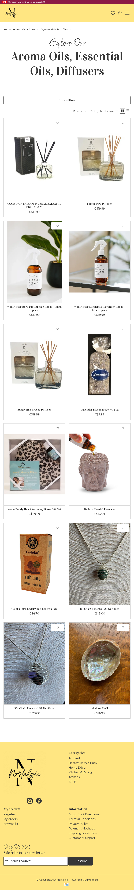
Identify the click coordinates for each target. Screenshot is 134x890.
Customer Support (82, 838)
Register (9, 814)
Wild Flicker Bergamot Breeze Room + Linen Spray (34, 308)
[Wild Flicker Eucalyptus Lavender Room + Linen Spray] (99, 262)
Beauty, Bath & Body (83, 763)
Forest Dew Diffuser (99, 203)
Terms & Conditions (82, 819)
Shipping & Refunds (82, 833)
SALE (72, 781)
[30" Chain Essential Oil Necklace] (34, 663)
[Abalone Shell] (99, 663)
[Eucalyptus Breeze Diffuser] (34, 365)
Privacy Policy (78, 823)
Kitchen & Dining (80, 772)
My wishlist (10, 823)
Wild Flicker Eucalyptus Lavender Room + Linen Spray (99, 308)
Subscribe (81, 861)
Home (7, 29)
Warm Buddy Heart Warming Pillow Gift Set (34, 509)
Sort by (94, 111)
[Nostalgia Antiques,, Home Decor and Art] (11, 13)
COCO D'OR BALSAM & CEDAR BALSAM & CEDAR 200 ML (34, 205)
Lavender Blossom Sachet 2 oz (100, 409)
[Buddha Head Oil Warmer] (99, 464)
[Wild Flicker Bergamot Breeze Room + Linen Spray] (34, 262)
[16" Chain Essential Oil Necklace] (99, 564)
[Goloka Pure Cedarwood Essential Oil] (34, 564)
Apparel (74, 758)
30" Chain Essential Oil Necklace (34, 708)
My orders (10, 819)
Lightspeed (91, 879)
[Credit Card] (66, 885)
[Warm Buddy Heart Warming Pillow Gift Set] (34, 464)
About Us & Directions (84, 814)
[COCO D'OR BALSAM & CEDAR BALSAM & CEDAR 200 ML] (34, 159)
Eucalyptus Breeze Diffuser (34, 409)
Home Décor (20, 29)
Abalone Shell (99, 708)
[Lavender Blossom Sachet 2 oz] (99, 365)
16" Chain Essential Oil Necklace (99, 608)
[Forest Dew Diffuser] (99, 159)
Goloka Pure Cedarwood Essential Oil (34, 608)
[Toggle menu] (127, 13)
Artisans (74, 777)
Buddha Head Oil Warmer (99, 509)
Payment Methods (82, 828)
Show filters (67, 100)
